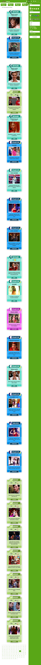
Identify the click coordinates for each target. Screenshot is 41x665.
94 (16, 654)
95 (18, 654)
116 (13, 657)
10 (16, 645)
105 (13, 655)
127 (13, 658)
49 (11, 649)
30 (2, 648)
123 (4, 658)
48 (9, 649)
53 (18, 649)
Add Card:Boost (11, 5)
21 (11, 646)
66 (16, 651)
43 (25, 648)
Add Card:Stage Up (25, 5)
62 (9, 651)
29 (25, 646)
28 (23, 646)
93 (14, 654)
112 (4, 657)
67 (18, 651)
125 (9, 658)
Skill (30, 17)
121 (23, 657)
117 (15, 657)
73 (4, 652)
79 (14, 652)
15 (25, 645)
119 (19, 657)
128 (15, 658)
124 (7, 658)
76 (9, 652)
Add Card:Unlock (18, 5)
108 (19, 655)
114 (9, 657)
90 (9, 654)
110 (23, 655)
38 (16, 648)
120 (21, 657)
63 (11, 651)
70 (23, 651)
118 (17, 657)
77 (11, 652)
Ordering (31, 30)
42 (23, 648)
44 (2, 649)
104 (11, 655)
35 (11, 648)
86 (2, 654)
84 (23, 652)
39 (18, 648)
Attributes (31, 21)
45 (4, 649)
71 (25, 651)
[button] (38, 1)
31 (4, 648)
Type (30, 7)
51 (14, 649)
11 (18, 645)
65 (14, 651)
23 (14, 646)
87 (4, 654)
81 (18, 652)
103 (9, 655)
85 (25, 652)
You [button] (35, 1)
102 (7, 655)
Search (31, 3)
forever (6, 1)
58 (2, 651)
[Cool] (34, 23)
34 (9, 648)
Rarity (31, 14)
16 (2, 646)
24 (16, 646)
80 (16, 652)
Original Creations (33, 26)
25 (18, 646)
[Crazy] (34, 22)
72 (2, 652)
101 (4, 655)
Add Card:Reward (4, 5)
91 (11, 654)
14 (23, 645)
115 (11, 657)
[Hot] (34, 24)
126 (11, 658)
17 (4, 646)
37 (14, 648)
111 (2, 657)
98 (23, 654)
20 (9, 646)
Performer (31, 10)
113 (7, 657)
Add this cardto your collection (14, 61)
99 (25, 654)
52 (16, 649)
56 (23, 649)
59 (4, 651)
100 (2, 655)
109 (21, 655)
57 (25, 649)
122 (2, 658)
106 (15, 655)
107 (17, 655)
